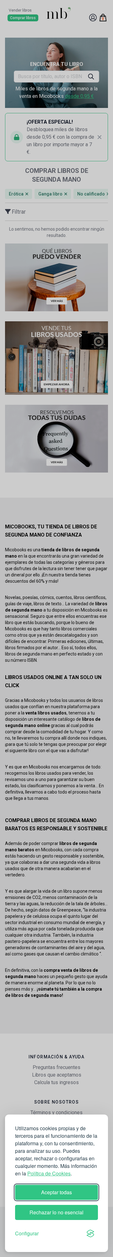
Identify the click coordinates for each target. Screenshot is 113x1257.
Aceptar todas (56, 1192)
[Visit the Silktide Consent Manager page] (90, 1233)
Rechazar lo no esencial (56, 1212)
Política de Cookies (49, 1173)
